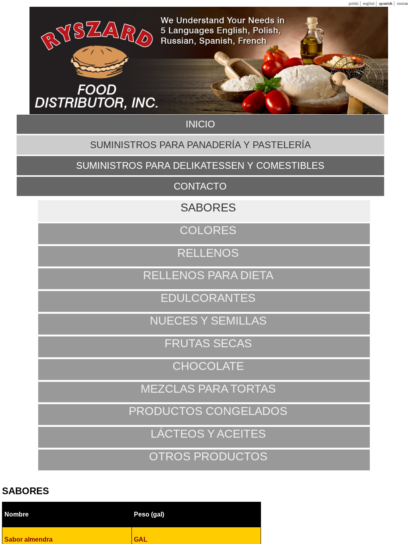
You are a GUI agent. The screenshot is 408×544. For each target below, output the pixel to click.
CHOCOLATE (208, 366)
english (368, 3)
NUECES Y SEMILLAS (208, 320)
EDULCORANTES (208, 298)
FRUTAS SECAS (208, 343)
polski (353, 3)
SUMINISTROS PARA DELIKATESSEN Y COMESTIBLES (200, 165)
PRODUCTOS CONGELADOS (208, 411)
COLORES (208, 230)
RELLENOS (208, 253)
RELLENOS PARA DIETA (208, 275)
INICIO (200, 124)
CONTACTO (200, 186)
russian (402, 3)
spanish (385, 3)
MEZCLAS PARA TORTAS (208, 388)
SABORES (208, 207)
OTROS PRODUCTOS (208, 456)
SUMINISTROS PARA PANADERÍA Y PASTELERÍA (200, 144)
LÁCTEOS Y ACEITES (208, 433)
